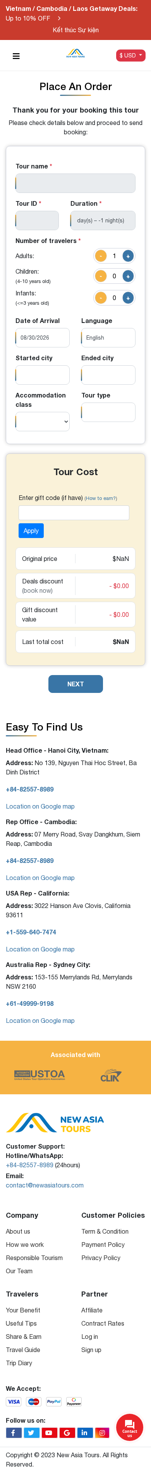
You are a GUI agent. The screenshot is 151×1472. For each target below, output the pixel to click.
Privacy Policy (100, 1257)
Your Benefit (23, 1310)
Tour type (95, 395)
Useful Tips (21, 1323)
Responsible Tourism (34, 1257)
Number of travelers (48, 240)
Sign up (91, 1349)
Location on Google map (40, 806)
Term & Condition (105, 1231)
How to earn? (101, 498)
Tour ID (28, 203)
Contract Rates (102, 1323)
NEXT (75, 683)
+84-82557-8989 (29, 1164)
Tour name (33, 166)
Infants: (32, 298)
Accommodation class (40, 399)
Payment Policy (103, 1244)
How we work (25, 1244)
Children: (33, 276)
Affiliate (92, 1310)
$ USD (128, 55)
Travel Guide (23, 1349)
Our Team (19, 1270)
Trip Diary (19, 1362)
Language (96, 320)
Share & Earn (23, 1336)
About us (18, 1231)
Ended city (97, 357)
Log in (89, 1336)
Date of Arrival (37, 320)
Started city (33, 357)
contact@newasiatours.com (45, 1185)
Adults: (24, 255)
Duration (86, 203)
